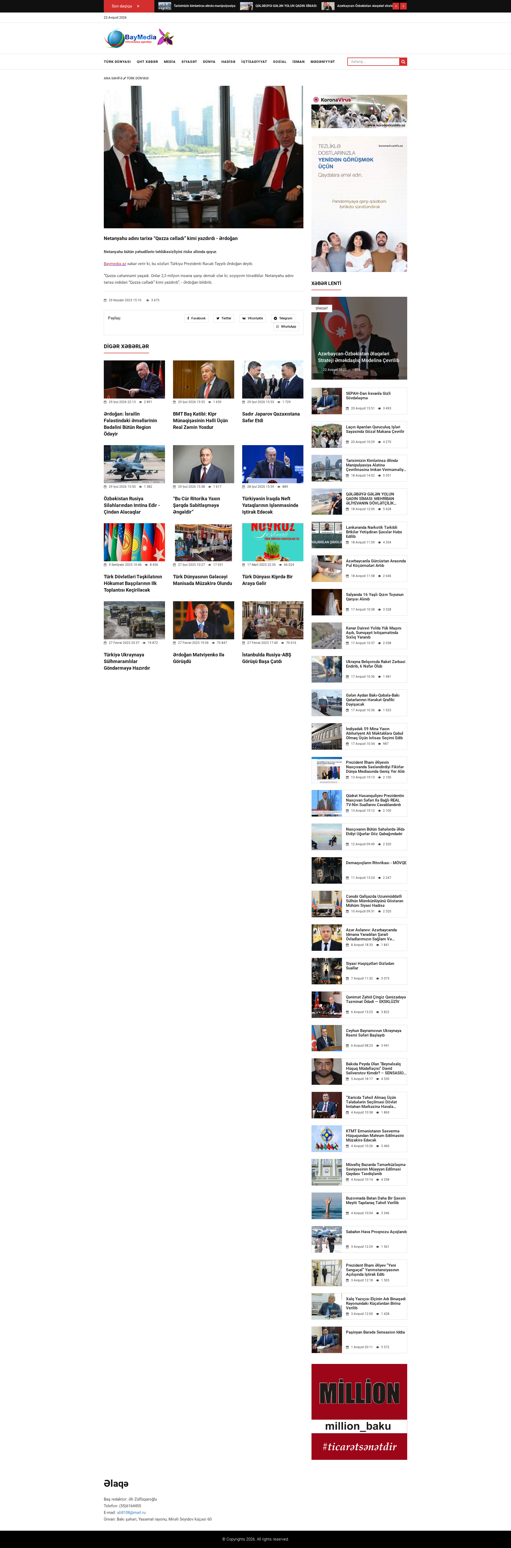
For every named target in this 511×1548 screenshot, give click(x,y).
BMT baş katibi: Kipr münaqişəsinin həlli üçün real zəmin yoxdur (200, 420)
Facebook (198, 318)
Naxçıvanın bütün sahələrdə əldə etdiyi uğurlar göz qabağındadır (375, 831)
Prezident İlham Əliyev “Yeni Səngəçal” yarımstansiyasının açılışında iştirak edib (372, 1270)
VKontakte (255, 318)
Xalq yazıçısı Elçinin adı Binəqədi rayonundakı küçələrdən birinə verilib (376, 1303)
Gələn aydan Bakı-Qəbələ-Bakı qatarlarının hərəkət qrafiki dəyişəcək (372, 700)
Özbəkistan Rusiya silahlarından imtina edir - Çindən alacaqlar (132, 505)
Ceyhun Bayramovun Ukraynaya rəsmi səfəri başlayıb (373, 1033)
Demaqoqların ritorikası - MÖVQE (376, 863)
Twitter (226, 318)
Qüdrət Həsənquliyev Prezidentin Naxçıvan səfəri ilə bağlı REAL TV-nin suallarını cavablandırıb (375, 800)
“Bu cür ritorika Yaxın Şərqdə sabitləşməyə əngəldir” (196, 505)
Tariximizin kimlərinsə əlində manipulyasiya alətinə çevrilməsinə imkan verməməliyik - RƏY (376, 465)
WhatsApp (288, 326)
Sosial (280, 62)
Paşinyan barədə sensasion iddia (375, 1332)
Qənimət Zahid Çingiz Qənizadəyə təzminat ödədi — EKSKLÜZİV (376, 999)
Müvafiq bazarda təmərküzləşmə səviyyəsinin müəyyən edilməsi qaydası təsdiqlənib (376, 1169)
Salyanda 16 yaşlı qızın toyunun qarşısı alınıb (374, 597)
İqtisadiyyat (254, 62)
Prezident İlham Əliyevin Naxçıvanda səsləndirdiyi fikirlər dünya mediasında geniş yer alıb (375, 767)
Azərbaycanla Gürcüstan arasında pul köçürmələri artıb (376, 563)
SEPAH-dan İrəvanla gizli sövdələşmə (368, 395)
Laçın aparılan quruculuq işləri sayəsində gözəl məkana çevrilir (375, 429)
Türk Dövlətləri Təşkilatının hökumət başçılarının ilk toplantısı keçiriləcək (133, 583)
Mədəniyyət (323, 62)
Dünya (209, 62)
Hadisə (228, 62)
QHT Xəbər (147, 62)
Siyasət (189, 62)
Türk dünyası (117, 62)
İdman (298, 62)
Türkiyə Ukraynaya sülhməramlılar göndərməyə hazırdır (127, 661)
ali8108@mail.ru (131, 1512)
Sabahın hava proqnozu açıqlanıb (376, 1232)
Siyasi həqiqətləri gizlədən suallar (370, 965)
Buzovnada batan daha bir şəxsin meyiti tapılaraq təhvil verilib (376, 1200)
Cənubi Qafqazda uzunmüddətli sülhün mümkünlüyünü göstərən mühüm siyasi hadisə (374, 901)
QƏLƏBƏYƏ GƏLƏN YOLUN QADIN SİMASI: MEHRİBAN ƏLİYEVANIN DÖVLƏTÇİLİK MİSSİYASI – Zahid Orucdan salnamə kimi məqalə (370, 499)
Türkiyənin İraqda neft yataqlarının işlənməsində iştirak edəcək (270, 505)
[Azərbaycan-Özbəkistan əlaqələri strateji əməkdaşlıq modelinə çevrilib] (328, 5)
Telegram (285, 318)
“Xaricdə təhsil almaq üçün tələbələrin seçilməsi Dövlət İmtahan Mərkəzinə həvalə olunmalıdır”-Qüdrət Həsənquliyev (376, 1102)
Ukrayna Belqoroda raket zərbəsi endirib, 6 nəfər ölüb (375, 664)
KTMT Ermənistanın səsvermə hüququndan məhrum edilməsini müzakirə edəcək (375, 1136)
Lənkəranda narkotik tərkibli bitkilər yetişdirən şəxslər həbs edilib (374, 532)
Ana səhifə (113, 78)
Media (170, 62)
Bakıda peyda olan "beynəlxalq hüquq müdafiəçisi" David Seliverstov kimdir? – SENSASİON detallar (376, 1068)
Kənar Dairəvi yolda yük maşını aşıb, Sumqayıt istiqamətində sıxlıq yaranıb (373, 633)
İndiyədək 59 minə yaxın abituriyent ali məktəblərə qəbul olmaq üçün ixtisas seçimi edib (374, 733)
